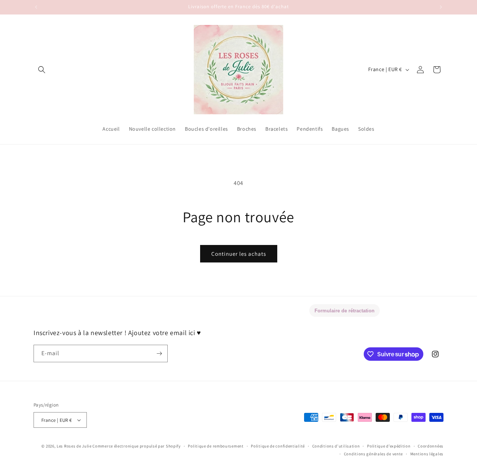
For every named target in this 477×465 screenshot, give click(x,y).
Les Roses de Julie (74, 446)
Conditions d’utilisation (336, 446)
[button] (42, 69)
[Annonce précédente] (36, 7)
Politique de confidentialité (278, 446)
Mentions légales (426, 453)
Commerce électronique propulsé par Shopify (136, 446)
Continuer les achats (238, 253)
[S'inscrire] (159, 353)
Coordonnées (430, 446)
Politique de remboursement (215, 446)
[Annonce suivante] (441, 7)
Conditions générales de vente (373, 453)
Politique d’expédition (388, 446)
